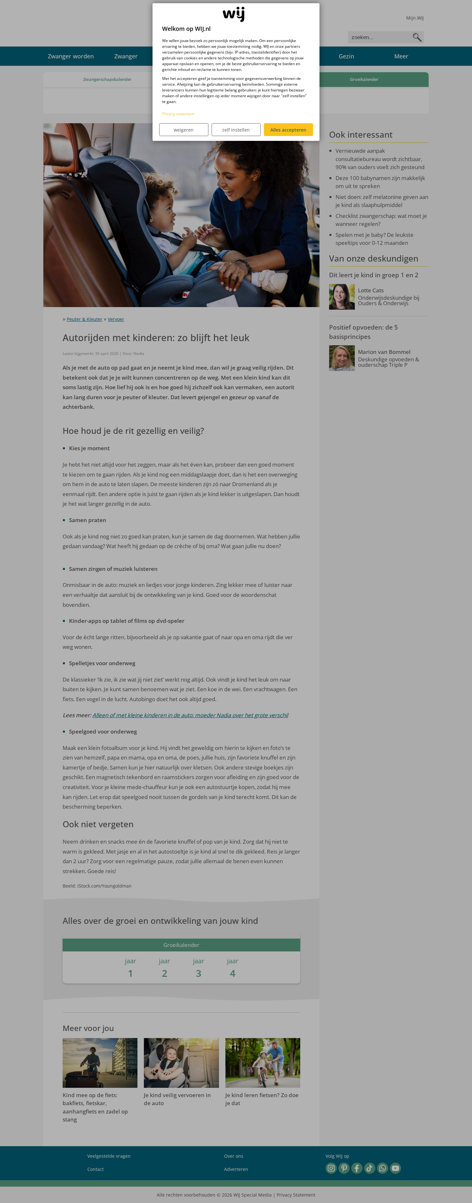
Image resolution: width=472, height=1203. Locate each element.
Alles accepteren (288, 130)
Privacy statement (178, 113)
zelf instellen (236, 130)
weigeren (184, 130)
